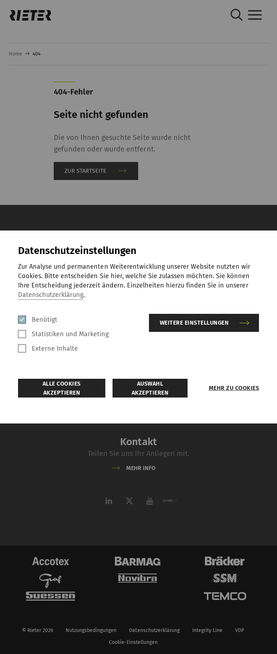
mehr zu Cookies (234, 388)
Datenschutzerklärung (50, 295)
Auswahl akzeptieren (150, 388)
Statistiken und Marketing (70, 334)
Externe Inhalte (55, 348)
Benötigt (44, 320)
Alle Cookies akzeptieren (62, 388)
